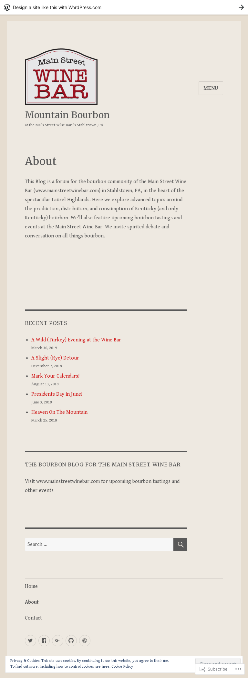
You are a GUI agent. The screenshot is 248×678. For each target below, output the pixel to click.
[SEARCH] (180, 544)
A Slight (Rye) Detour (55, 358)
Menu (210, 88)
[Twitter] (30, 640)
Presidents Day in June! (56, 394)
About (32, 602)
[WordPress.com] (84, 640)
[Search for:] (99, 544)
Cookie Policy (122, 666)
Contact (33, 618)
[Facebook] (44, 640)
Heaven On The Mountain (59, 412)
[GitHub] (71, 640)
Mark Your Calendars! (55, 376)
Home (31, 586)
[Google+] (57, 640)
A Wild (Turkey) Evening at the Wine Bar (76, 340)
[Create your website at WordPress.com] (124, 7)
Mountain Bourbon (67, 115)
